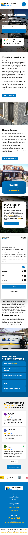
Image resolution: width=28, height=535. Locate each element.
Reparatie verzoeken (14, 507)
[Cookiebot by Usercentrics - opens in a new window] (20, 238)
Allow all (14, 286)
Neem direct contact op (14, 518)
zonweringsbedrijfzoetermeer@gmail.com (14, 522)
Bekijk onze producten (14, 506)
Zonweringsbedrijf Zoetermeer (9, 135)
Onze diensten (14, 509)
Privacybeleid (23, 532)
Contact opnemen (14, 510)
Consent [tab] (5, 242)
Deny (14, 295)
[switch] (24, 271)
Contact (14, 515)
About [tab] (23, 242)
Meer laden (14, 461)
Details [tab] (14, 242)
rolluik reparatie (10, 215)
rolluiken (14, 363)
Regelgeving (16, 532)
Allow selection (14, 291)
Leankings (24, 529)
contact (19, 218)
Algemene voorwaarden (6, 532)
